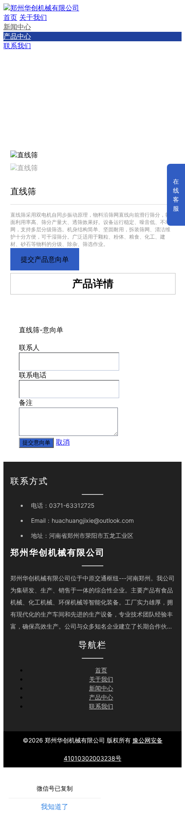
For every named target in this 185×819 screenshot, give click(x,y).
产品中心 (17, 36)
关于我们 (33, 17)
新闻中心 (17, 26)
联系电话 (32, 375)
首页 (10, 17)
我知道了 (54, 806)
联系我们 (17, 45)
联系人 (29, 347)
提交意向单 (36, 442)
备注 (26, 402)
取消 (63, 442)
